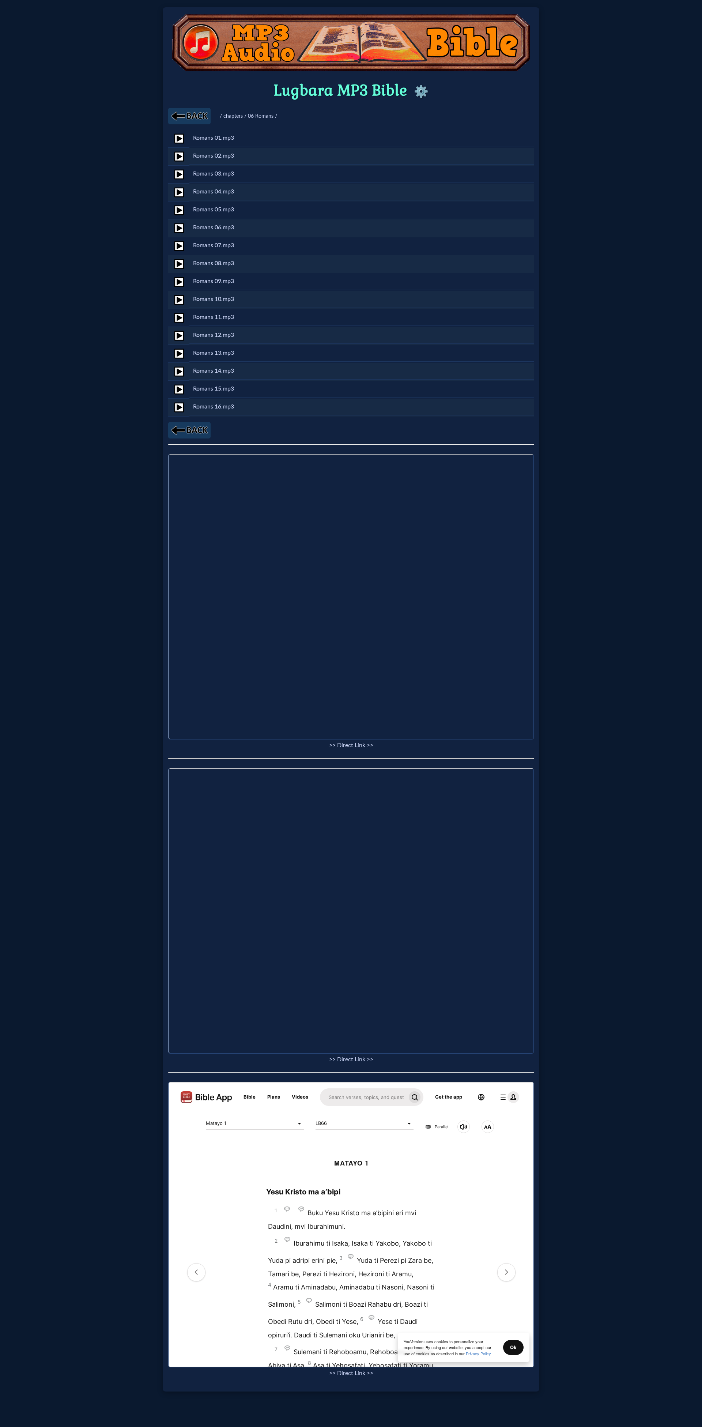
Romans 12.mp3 (213, 335)
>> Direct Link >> (351, 745)
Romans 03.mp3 (213, 174)
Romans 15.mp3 (213, 389)
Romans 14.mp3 (213, 371)
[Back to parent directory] (189, 116)
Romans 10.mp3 (213, 299)
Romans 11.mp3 (213, 317)
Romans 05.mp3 (213, 209)
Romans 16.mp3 (213, 407)
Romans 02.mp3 (213, 156)
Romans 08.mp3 (213, 263)
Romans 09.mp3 (213, 281)
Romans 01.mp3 (213, 138)
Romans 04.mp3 (213, 192)
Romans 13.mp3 (213, 353)
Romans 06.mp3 (213, 227)
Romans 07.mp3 (213, 245)
